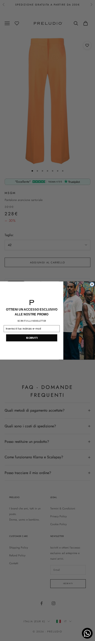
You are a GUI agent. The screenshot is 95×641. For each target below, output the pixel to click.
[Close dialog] (92, 284)
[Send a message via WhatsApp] (87, 633)
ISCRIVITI (32, 337)
